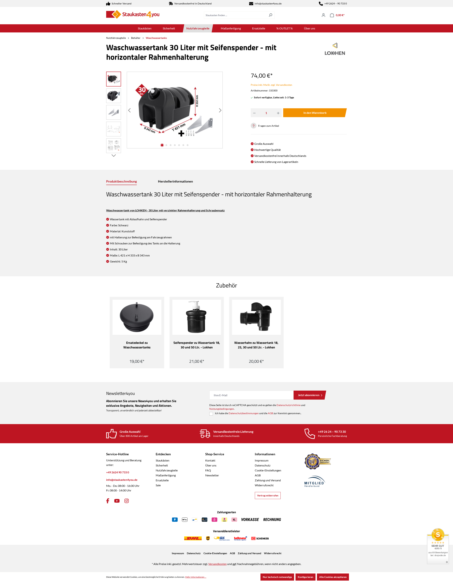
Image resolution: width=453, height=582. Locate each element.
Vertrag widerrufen (267, 495)
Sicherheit (162, 465)
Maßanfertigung (166, 475)
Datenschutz (262, 465)
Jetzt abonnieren (308, 395)
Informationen (265, 454)
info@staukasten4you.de (268, 3)
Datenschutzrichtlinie (288, 405)
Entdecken (163, 454)
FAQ (208, 470)
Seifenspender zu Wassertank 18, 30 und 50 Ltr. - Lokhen (196, 345)
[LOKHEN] (335, 54)
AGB (270, 413)
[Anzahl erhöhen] (278, 112)
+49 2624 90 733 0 (117, 472)
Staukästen (162, 460)
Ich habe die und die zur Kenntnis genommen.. (258, 413)
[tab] (121, 181)
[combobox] (235, 15)
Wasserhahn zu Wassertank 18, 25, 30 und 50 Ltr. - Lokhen (256, 345)
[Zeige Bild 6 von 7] (183, 145)
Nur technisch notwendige (277, 576)
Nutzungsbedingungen (221, 408)
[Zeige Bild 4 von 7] (175, 145)
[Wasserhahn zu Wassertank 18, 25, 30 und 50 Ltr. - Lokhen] (256, 317)
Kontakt (210, 460)
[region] (164, 113)
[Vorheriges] (129, 110)
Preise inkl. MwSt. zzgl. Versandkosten (271, 84)
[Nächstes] (219, 110)
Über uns (210, 465)
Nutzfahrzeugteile (167, 470)
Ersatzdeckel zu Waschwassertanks (137, 345)
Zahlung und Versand (268, 480)
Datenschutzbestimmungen (244, 413)
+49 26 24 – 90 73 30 (332, 431)
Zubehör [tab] (226, 285)
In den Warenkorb (314, 112)
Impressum (261, 460)
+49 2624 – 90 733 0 (335, 3)
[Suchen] (270, 15)
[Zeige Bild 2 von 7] (166, 145)
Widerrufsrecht (264, 485)
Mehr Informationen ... (195, 577)
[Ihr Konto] (323, 15)
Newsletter (212, 475)
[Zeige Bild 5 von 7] (179, 145)
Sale (158, 485)
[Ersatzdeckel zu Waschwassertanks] (137, 317)
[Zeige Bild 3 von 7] (170, 145)
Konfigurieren (305, 576)
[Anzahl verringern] (254, 112)
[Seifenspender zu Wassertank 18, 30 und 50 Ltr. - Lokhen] (196, 317)
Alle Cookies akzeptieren (333, 576)
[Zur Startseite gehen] (132, 14)
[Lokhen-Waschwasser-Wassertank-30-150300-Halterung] (175, 110)
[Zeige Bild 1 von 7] (162, 145)
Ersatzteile (162, 480)
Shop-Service (214, 454)
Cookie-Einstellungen (268, 470)
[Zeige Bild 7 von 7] (187, 145)
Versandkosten (217, 564)
